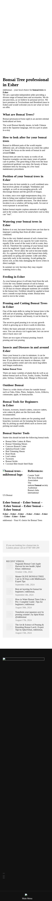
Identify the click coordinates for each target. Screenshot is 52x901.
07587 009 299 (32, 548)
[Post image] (9, 566)
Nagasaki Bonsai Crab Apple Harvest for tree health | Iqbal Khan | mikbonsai (28, 566)
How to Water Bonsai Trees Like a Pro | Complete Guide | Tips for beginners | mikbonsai (30, 601)
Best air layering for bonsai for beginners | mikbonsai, (28, 590)
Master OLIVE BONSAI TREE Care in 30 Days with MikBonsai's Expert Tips (30, 579)
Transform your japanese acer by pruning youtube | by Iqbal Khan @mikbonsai (29, 614)
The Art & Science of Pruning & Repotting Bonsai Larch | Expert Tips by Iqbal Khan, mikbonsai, (29, 627)
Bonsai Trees (36, 520)
